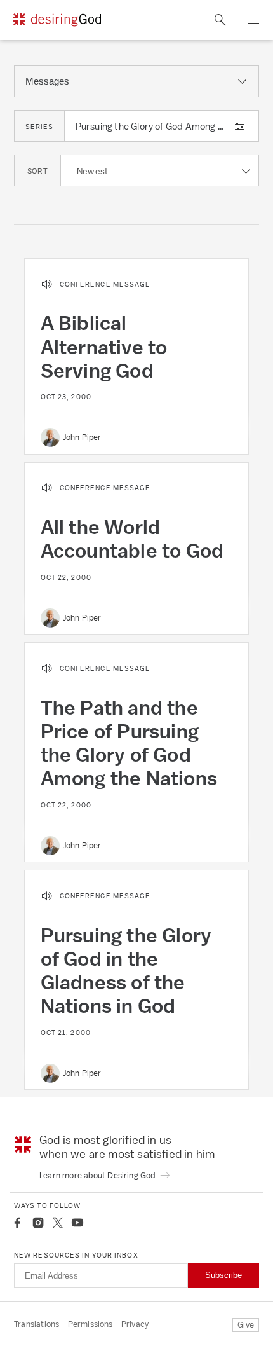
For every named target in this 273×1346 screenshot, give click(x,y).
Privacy (135, 1324)
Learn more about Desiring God (98, 1175)
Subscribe (223, 1275)
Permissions (90, 1324)
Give (245, 1324)
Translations (36, 1324)
